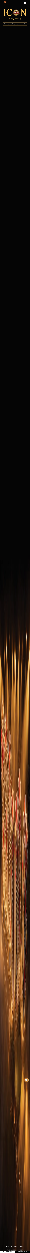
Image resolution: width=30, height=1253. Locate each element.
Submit (15, 41)
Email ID (5, 26)
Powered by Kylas (15, 45)
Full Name (5, 13)
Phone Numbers (7, 20)
